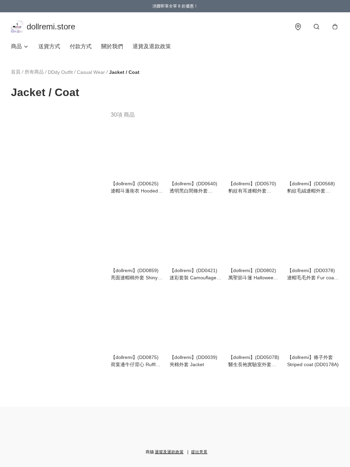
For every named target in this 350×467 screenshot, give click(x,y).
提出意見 (199, 452)
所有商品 (34, 72)
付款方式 (81, 46)
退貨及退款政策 (152, 46)
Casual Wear (91, 72)
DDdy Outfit (60, 72)
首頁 (16, 72)
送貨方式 (49, 46)
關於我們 (112, 46)
